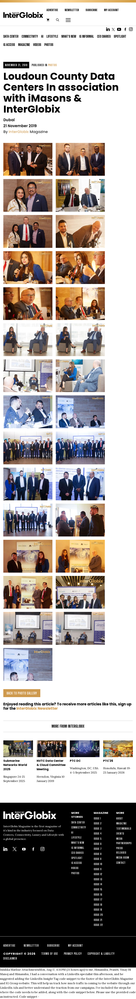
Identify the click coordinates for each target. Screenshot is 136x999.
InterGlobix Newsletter (37, 708)
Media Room (122, 857)
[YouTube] (119, 29)
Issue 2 (98, 823)
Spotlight (120, 36)
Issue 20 (98, 914)
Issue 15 (98, 889)
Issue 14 (98, 884)
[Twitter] (113, 29)
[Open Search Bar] (57, 20)
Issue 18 (98, 904)
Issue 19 (98, 909)
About (119, 818)
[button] (66, 20)
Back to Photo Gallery (22, 693)
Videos (37, 45)
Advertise (52, 10)
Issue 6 (98, 843)
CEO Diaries (104, 36)
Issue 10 (98, 864)
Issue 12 (98, 874)
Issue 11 (98, 869)
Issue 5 (98, 838)
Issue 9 (98, 858)
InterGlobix (19, 131)
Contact (121, 862)
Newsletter (72, 10)
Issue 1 (97, 818)
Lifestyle (52, 36)
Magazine (24, 45)
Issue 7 (98, 848)
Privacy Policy (73, 953)
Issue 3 (98, 828)
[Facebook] (125, 29)
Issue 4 (98, 833)
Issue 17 (98, 899)
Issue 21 (98, 919)
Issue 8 (98, 853)
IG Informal (86, 36)
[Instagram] (131, 29)
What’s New (68, 36)
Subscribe (91, 10)
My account (111, 10)
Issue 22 (98, 924)
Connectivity (30, 36)
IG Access (9, 45)
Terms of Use (49, 953)
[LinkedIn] (108, 29)
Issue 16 (98, 894)
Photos (48, 45)
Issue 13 (98, 879)
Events (120, 833)
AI (42, 36)
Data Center (10, 36)
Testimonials (123, 828)
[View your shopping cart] (48, 20)
